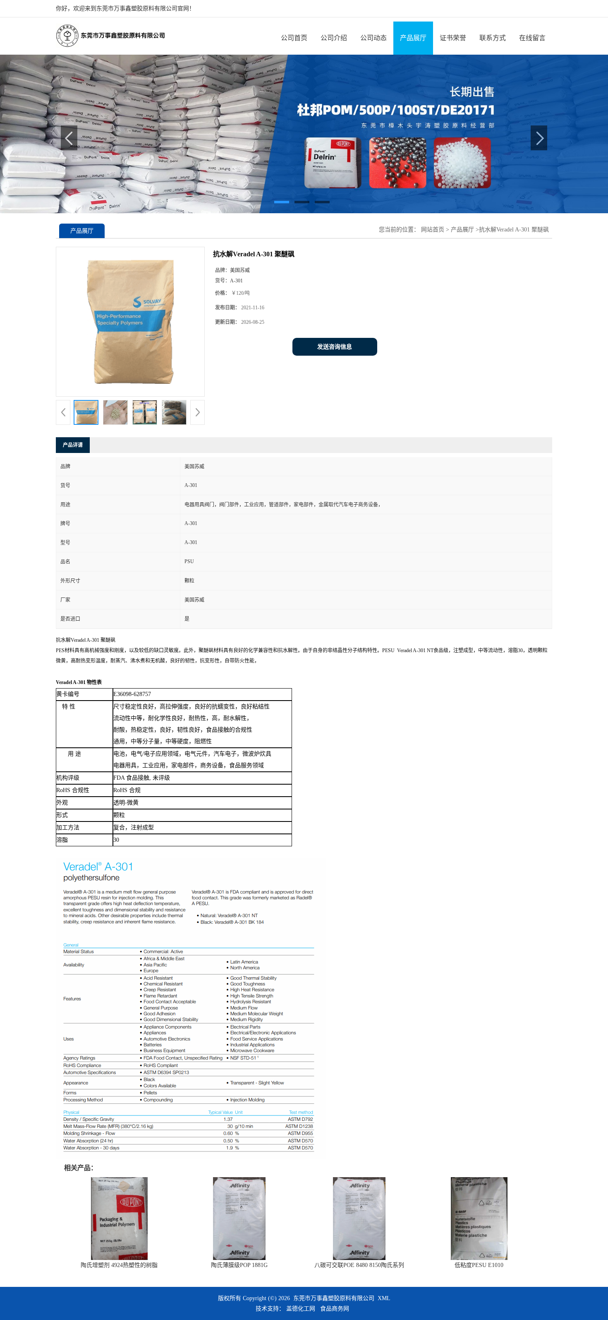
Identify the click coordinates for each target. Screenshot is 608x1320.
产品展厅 (413, 37)
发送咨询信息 (334, 347)
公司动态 (373, 37)
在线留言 (532, 37)
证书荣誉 (453, 37)
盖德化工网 (300, 1309)
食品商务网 (334, 1309)
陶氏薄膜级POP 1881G (239, 1265)
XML (384, 1298)
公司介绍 (334, 37)
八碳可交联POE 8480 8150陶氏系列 (359, 1265)
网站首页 (432, 229)
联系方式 (492, 37)
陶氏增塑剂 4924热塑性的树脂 (119, 1265)
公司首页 (294, 37)
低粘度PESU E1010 (479, 1265)
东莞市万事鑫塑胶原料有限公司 (333, 1298)
